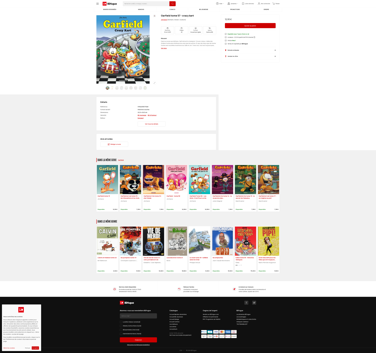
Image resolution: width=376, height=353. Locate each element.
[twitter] (254, 303)
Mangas (141, 9)
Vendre (266, 9)
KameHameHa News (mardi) (132, 334)
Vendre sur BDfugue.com (211, 314)
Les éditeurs (173, 324)
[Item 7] (140, 88)
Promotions (235, 9)
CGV (180, 350)
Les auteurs (173, 329)
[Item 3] (121, 88)
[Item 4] (126, 88)
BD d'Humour (152, 115)
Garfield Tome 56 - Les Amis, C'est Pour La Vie (198, 197)
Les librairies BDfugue (243, 314)
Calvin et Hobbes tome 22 (107, 258)
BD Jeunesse (203, 9)
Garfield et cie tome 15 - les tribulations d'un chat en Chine (130, 198)
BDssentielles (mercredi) (131, 330)
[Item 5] (131, 88)
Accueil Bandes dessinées (178, 314)
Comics (172, 9)
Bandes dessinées (109, 9)
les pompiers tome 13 (128, 258)
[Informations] (254, 37)
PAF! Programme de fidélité (211, 319)
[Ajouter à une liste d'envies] (154, 16)
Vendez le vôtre (233, 56)
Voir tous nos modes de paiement (180, 335)
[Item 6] (135, 88)
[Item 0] (107, 88)
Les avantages (241, 317)
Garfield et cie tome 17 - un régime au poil (267, 197)
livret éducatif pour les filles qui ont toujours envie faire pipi (267, 260)
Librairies (234, 4)
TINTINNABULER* (242, 324)
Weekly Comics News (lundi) (132, 326)
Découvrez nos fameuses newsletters (138, 345)
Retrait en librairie (233, 50)
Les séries (172, 326)
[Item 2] (117, 88)
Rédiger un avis (115, 144)
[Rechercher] (172, 3)
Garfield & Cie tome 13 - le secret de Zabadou (245, 197)
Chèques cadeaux (242, 322)
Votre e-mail (125, 316)
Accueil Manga (174, 319)
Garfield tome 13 (104, 196)
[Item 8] (145, 88)
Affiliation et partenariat (210, 317)
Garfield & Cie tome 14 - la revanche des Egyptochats (222, 198)
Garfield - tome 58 (173, 196)
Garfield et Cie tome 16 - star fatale (153, 197)
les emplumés (218, 258)
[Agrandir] (154, 83)
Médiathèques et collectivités (246, 319)
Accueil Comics (174, 322)
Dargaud (140, 118)
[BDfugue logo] (110, 4)
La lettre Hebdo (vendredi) (131, 322)
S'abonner (138, 340)
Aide (220, 4)
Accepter (35, 348)
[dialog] (21, 327)
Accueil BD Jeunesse (176, 317)
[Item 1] (112, 88)
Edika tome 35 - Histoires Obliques (245, 259)
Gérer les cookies (9, 348)
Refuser (27, 348)
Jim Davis (164, 20)
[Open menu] (97, 4)
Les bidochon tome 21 (175, 258)
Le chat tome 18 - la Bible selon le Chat (199, 259)
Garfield (121, 160)
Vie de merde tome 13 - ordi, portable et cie (152, 259)
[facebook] (246, 303)
